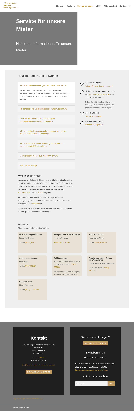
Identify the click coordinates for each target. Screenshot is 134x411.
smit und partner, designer (21, 407)
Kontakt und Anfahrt (38, 372)
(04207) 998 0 (30, 242)
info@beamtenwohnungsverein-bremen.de (38, 365)
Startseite (60, 6)
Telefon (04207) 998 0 (62, 242)
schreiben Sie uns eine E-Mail (100, 95)
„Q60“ (98, 6)
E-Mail (40, 193)
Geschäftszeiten (24, 193)
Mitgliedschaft (110, 6)
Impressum (18, 399)
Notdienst (36, 204)
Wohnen (71, 6)
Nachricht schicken (95, 343)
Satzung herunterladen (93, 116)
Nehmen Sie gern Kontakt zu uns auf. (99, 86)
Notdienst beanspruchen (94, 125)
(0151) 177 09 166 (32, 290)
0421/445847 (41, 358)
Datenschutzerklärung (32, 399)
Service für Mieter (85, 6)
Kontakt (122, 6)
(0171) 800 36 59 (101, 242)
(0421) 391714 (30, 266)
